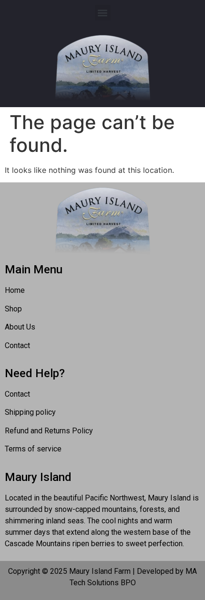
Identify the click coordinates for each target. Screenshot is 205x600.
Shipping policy (30, 412)
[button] (103, 12)
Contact (17, 394)
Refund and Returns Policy (49, 430)
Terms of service (33, 448)
